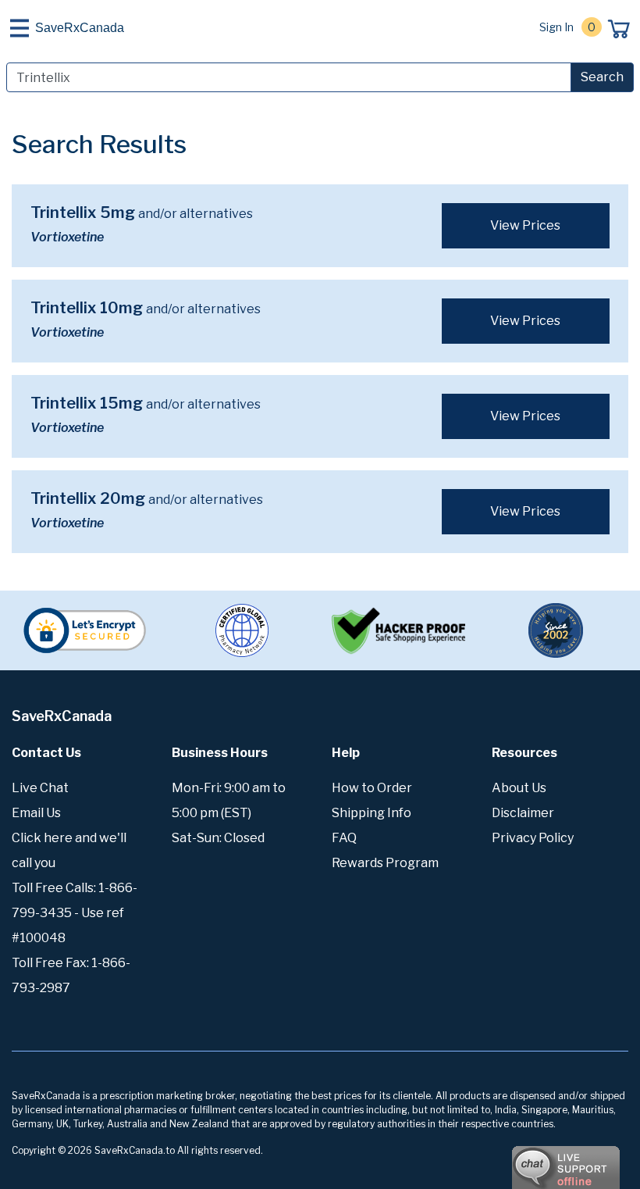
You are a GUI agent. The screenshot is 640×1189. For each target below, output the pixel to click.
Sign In (556, 27)
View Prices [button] (525, 225)
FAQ (344, 837)
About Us (519, 787)
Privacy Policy (533, 837)
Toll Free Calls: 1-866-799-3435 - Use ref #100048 (74, 912)
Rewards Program (385, 862)
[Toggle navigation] (19, 28)
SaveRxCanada (79, 27)
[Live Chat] (523, 1160)
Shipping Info (371, 812)
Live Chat (40, 787)
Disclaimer (523, 812)
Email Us (36, 812)
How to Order (372, 787)
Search (602, 77)
